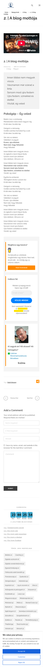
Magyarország (10, 598)
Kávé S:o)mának (21, 268)
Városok (20, 628)
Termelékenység (31, 620)
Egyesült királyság (12, 568)
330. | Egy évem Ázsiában (12, 540)
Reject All (21, 662)
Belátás (8, 555)
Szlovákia (9, 615)
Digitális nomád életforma (14, 564)
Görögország (10, 581)
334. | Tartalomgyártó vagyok (14, 528)
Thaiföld (9, 624)
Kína (34, 585)
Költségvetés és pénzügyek (15, 589)
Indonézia (23, 581)
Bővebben (14, 358)
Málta (19, 602)
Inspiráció (9, 585)
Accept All (21, 651)
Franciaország (10, 576)
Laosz (21, 594)
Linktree (13, 353)
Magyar (16, 69)
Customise (21, 657)
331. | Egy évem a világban (13, 537)
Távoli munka (22, 624)
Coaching (19, 555)
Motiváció (9, 602)
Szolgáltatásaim (23, 615)
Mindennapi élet (26, 598)
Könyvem (32, 589)
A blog (25, 12)
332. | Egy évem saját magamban (15, 534)
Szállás (8, 620)
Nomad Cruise (31, 602)
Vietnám (9, 628)
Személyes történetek (27, 611)
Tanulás (18, 620)
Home (6, 12)
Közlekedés (10, 594)
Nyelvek (8, 607)
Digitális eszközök (12, 559)
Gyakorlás (24, 576)
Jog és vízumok (23, 585)
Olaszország (20, 607)
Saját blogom (11, 382)
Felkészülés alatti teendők (14, 572)
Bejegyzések (15, 12)
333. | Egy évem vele (11, 531)
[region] (21, 649)
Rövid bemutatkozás (18, 356)
